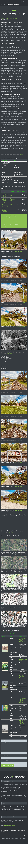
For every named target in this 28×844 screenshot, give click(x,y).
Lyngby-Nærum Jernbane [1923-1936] (5, 204)
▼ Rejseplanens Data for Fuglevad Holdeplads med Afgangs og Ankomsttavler (13, 216)
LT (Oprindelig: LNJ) (12, 199)
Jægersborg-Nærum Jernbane (5, 199)
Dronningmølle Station (19, 4)
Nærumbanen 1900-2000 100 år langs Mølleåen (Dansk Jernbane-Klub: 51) (22, 700)
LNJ (11, 195)
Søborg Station (10, 4)
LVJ (10, 209)
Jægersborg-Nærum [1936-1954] (5, 195)
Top (24, 835)
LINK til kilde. (9, 353)
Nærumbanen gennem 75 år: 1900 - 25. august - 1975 (22, 722)
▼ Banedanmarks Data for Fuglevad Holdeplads (13, 220)
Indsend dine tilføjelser (8, 765)
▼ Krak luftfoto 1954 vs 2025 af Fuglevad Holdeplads (12, 225)
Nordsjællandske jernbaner (23, 660)
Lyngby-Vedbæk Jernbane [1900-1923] (5, 210)
